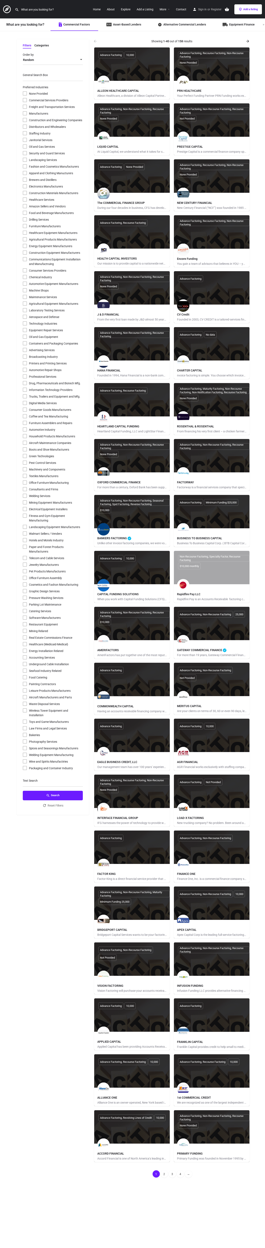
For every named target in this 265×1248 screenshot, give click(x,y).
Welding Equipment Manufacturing (51, 755)
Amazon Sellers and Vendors (47, 206)
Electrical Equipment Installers (48, 509)
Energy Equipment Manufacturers (50, 246)
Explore (125, 9)
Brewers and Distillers (43, 179)
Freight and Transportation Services (52, 107)
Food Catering (38, 677)
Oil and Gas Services (42, 146)
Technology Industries (43, 323)
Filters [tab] (27, 45)
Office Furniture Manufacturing (49, 482)
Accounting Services (42, 657)
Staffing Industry (40, 133)
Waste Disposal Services (44, 704)
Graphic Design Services (44, 591)
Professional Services (42, 376)
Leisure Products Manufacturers (50, 690)
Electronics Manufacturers (46, 186)
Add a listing (250, 9)
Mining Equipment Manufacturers (50, 502)
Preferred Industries (35, 87)
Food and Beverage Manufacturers (51, 213)
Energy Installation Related (46, 651)
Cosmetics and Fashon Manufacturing (53, 584)
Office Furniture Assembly (45, 578)
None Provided (38, 93)
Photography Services (43, 741)
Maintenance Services (43, 297)
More (163, 9)
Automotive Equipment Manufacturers (53, 283)
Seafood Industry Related (45, 670)
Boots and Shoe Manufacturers (49, 449)
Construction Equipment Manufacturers (54, 252)
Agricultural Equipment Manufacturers (53, 303)
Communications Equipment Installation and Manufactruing (55, 262)
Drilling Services (39, 219)
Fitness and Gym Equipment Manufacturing (47, 518)
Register (216, 9)
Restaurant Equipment (43, 624)
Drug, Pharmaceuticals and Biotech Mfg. (55, 383)
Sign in (202, 9)
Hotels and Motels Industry (46, 540)
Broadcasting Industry (43, 356)
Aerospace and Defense (44, 317)
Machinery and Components (47, 469)
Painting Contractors (42, 684)
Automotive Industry (42, 429)
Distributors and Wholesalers (47, 126)
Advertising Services (42, 350)
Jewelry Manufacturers (44, 564)
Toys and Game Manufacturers (49, 721)
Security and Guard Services (47, 153)
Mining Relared (38, 631)
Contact (181, 9)
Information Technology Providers (50, 390)
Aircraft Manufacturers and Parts (50, 697)
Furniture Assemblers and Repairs (50, 423)
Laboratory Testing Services (47, 310)
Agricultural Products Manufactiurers (53, 239)
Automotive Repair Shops (45, 370)
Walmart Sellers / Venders (45, 533)
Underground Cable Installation (49, 664)
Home (97, 9)
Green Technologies (41, 456)
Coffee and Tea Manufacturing (48, 416)
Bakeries (34, 735)
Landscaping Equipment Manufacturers (54, 527)
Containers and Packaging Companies (53, 343)
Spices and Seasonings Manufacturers (53, 748)
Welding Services (39, 496)
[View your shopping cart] (227, 9)
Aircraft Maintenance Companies (50, 443)
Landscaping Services (43, 160)
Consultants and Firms (43, 489)
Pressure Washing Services (46, 598)
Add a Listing (145, 9)
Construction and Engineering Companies (55, 120)
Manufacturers (38, 113)
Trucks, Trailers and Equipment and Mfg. (54, 396)
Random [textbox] (28, 60)
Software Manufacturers (45, 617)
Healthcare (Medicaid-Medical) (48, 644)
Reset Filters (55, 805)
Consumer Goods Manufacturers (50, 409)
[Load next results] (248, 41)
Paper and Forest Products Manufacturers (46, 549)
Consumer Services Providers (47, 270)
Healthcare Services (41, 199)
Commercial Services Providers (48, 100)
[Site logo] (7, 9)
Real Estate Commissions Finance (50, 637)
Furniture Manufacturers (45, 226)
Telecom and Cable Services (46, 558)
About (111, 9)
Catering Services (40, 611)
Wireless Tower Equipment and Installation (48, 713)
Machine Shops (39, 290)
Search (55, 795)
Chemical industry (40, 277)
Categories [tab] (41, 45)
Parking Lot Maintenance (45, 604)
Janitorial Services (40, 140)
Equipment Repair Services (46, 330)
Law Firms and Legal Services (48, 728)
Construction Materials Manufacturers (53, 193)
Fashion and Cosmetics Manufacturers (54, 166)
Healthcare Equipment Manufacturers (53, 233)
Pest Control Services (42, 462)
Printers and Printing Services (48, 363)
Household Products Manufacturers (52, 436)
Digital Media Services (43, 403)
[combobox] (53, 60)
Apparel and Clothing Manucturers (51, 173)
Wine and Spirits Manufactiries (48, 761)
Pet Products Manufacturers (47, 571)
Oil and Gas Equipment (43, 337)
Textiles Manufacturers (43, 476)
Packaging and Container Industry (51, 768)
